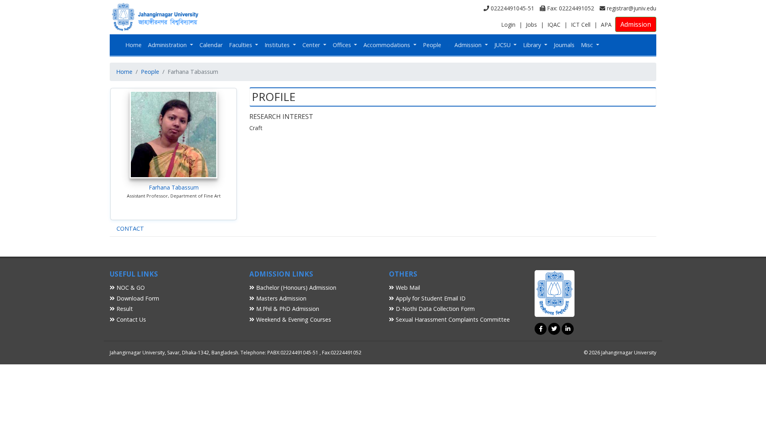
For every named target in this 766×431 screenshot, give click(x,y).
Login (508, 24)
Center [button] (312, 45)
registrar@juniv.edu (630, 8)
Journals (564, 45)
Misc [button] (587, 45)
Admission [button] (468, 45)
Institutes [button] (278, 45)
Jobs (531, 24)
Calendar (211, 45)
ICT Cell (580, 24)
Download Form (137, 298)
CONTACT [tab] (130, 228)
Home (133, 45)
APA (606, 24)
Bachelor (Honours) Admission (295, 287)
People (432, 45)
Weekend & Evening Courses (293, 319)
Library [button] (533, 45)
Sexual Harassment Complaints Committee (452, 319)
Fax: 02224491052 (569, 8)
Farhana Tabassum (174, 187)
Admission (635, 24)
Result (124, 308)
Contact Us (130, 319)
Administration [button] (168, 45)
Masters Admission (280, 298)
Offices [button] (343, 45)
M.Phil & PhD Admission (287, 308)
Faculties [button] (241, 45)
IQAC (554, 24)
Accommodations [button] (387, 45)
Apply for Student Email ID (430, 298)
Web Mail (407, 287)
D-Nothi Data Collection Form (434, 308)
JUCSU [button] (503, 45)
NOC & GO (130, 287)
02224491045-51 (511, 8)
